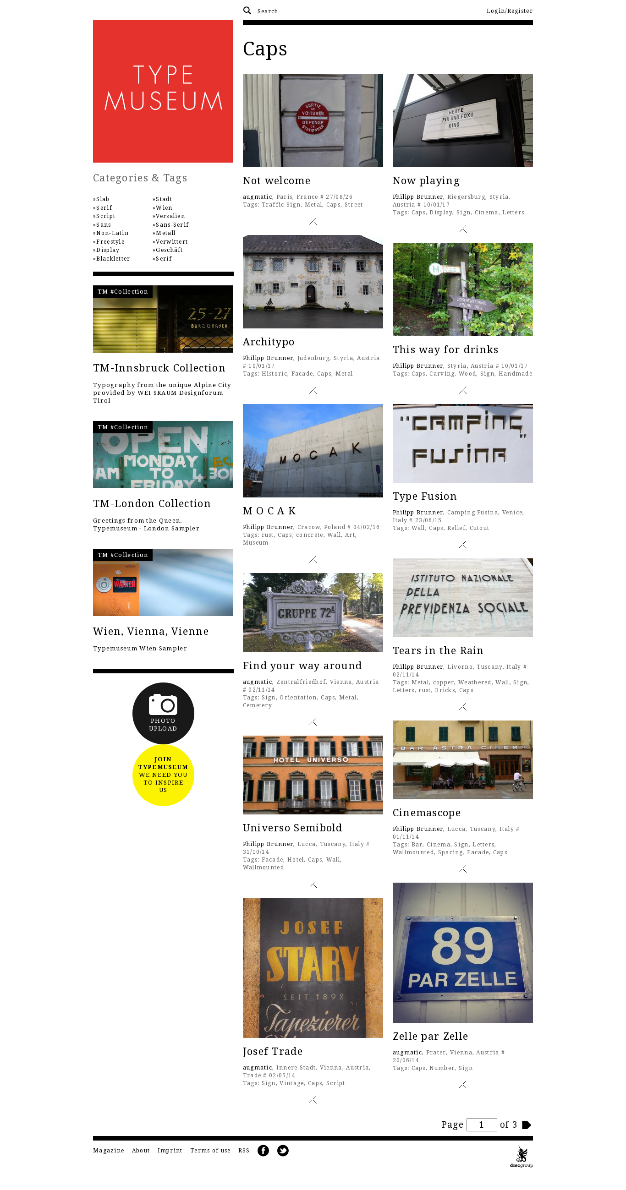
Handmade (516, 374)
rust (268, 535)
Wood (467, 374)
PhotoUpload (163, 724)
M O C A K (269, 511)
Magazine (108, 1150)
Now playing (426, 180)
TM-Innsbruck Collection (159, 368)
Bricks (445, 690)
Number (442, 1068)
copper (444, 682)
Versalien (170, 216)
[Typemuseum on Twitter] (283, 1151)
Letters (513, 212)
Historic (274, 374)
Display (440, 212)
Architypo (269, 342)
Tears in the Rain (438, 650)
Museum (256, 543)
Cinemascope (427, 813)
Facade (302, 374)
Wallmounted (413, 852)
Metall (166, 233)
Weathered (475, 682)
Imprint (170, 1150)
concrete (309, 535)
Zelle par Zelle (431, 1036)
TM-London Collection (152, 503)
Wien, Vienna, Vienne (151, 631)
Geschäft (169, 250)
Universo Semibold (293, 828)
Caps (333, 205)
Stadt (164, 199)
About (141, 1150)
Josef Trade (273, 1051)
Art (350, 535)
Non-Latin (112, 233)
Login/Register (510, 11)
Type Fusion (425, 496)
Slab (103, 199)
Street (354, 205)
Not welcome (277, 180)
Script (336, 1083)
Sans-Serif (172, 225)
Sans (103, 225)
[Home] (163, 91)
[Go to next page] (527, 1124)
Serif (104, 208)
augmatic (257, 197)
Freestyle (110, 242)
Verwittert (172, 242)
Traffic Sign (281, 205)
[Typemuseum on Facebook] (263, 1151)
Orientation (298, 697)
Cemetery (257, 705)
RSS (244, 1150)
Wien (164, 208)
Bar (417, 844)
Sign (463, 212)
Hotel (295, 860)
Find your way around (302, 665)
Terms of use (210, 1150)
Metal (314, 205)
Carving (442, 374)
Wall (334, 535)
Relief (456, 528)
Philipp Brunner (418, 197)
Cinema (487, 212)
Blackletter (113, 259)
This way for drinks (446, 349)
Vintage (292, 1083)
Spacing (450, 852)
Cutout (480, 528)
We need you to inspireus (163, 775)
